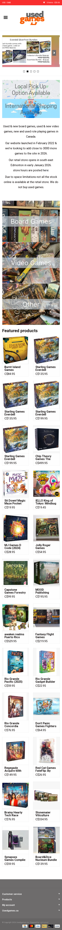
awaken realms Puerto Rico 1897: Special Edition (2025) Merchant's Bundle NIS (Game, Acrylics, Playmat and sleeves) (15, 636)
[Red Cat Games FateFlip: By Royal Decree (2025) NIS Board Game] (46, 751)
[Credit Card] (24, 926)
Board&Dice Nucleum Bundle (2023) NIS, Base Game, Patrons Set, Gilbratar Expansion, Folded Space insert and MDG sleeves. (46, 858)
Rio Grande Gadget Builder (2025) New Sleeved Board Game (45, 680)
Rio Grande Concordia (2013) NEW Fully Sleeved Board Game (15, 725)
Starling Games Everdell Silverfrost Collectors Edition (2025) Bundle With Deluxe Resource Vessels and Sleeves (14, 457)
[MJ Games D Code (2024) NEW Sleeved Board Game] (15, 528)
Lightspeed (44, 922)
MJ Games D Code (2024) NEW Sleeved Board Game (13, 546)
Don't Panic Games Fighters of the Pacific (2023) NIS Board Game (45, 725)
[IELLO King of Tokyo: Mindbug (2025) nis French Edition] (46, 484)
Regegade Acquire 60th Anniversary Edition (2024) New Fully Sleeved (13, 769)
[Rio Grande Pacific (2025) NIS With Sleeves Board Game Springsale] (15, 662)
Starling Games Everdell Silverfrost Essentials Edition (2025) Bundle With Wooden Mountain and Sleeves (14, 413)
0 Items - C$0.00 (53, 3)
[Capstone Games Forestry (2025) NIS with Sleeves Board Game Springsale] (15, 573)
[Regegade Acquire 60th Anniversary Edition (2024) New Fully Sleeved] (15, 751)
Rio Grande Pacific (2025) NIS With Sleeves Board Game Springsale (14, 680)
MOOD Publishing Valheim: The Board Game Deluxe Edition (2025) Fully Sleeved (44, 591)
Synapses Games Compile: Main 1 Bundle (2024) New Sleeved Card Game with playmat (15, 858)
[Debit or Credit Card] (50, 926)
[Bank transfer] (57, 926)
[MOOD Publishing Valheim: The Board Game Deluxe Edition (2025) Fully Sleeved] (46, 573)
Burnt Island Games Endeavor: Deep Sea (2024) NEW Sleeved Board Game (14, 368)
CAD (9, 3)
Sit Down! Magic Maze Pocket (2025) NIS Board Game (15, 502)
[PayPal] (44, 926)
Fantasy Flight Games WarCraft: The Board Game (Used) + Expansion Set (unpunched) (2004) (44, 636)
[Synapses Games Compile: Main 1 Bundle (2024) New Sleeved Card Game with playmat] (15, 840)
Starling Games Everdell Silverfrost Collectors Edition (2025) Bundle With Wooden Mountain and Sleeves (45, 413)
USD (4, 3)
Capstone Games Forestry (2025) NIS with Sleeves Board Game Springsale (15, 591)
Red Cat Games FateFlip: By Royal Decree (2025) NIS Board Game (45, 769)
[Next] (54, 53)
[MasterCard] (31, 926)
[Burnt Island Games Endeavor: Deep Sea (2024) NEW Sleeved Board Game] (15, 350)
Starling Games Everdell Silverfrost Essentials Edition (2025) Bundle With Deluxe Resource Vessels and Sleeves (45, 368)
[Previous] (8, 53)
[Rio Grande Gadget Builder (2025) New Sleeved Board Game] (46, 662)
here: (46, 170)
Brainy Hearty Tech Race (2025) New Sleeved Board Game (14, 814)
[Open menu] (5, 17)
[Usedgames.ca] (36, 17)
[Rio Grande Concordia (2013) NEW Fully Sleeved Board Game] (15, 706)
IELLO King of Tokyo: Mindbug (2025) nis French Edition (45, 502)
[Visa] (37, 926)
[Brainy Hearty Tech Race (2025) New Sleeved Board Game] (15, 795)
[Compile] (31, 51)
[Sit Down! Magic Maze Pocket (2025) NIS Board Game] (15, 484)
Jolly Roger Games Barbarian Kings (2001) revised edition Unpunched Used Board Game (45, 546)
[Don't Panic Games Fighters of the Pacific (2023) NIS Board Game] (46, 706)
